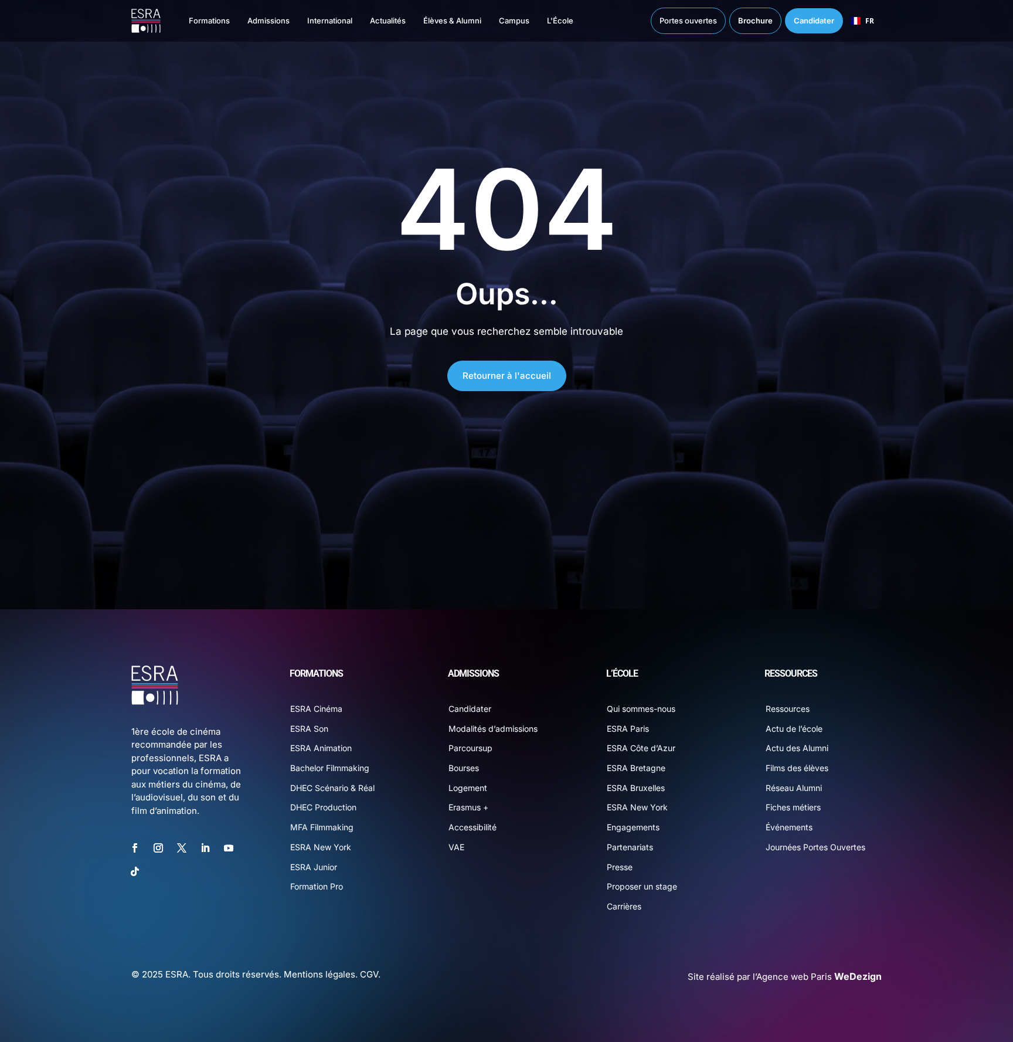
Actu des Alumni (797, 748)
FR (869, 20)
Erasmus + (468, 807)
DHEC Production (323, 807)
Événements (789, 827)
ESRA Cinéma (316, 709)
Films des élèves (797, 768)
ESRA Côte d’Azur (641, 748)
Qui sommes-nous (641, 709)
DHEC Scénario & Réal (332, 788)
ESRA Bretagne (636, 768)
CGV (369, 974)
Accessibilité (472, 827)
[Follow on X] (181, 848)
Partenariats (630, 847)
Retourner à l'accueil (507, 375)
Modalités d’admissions (493, 729)
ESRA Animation (321, 748)
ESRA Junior (313, 867)
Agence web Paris (819, 976)
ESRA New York (320, 847)
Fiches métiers (793, 807)
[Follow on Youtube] (228, 848)
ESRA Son (309, 729)
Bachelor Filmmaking (329, 768)
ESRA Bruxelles (636, 788)
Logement (467, 788)
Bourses (463, 768)
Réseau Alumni (794, 788)
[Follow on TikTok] (134, 871)
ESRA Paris (628, 729)
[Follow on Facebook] (134, 848)
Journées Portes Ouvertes (815, 847)
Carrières (624, 906)
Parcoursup (470, 748)
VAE (456, 847)
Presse (620, 867)
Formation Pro (316, 886)
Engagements (633, 827)
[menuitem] (197, 20)
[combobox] (862, 21)
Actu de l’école (794, 729)
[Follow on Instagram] (158, 848)
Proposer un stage (642, 886)
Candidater (469, 709)
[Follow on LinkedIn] (205, 848)
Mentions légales (319, 974)
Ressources (788, 709)
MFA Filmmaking (321, 827)
